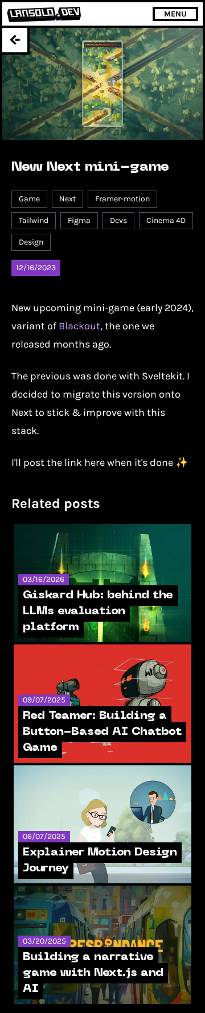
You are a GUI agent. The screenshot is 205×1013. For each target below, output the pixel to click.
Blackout (79, 326)
